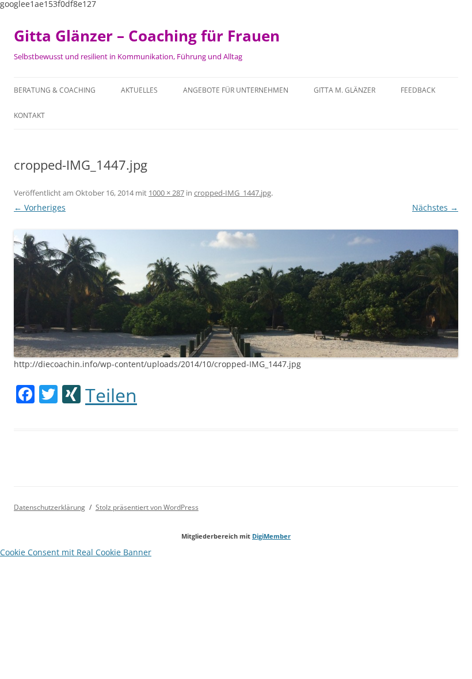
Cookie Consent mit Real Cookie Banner (75, 552)
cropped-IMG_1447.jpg (232, 193)
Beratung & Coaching (55, 90)
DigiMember (271, 536)
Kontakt (29, 115)
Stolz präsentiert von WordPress (147, 507)
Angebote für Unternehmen (235, 90)
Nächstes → (435, 207)
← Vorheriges (40, 207)
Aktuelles (139, 90)
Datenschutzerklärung (49, 507)
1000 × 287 (166, 193)
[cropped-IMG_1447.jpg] (236, 293)
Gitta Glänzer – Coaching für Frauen (147, 35)
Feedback (418, 90)
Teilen (111, 395)
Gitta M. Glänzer (344, 90)
